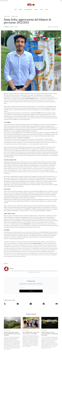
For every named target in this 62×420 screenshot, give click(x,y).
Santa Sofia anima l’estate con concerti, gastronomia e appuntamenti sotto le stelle (49, 333)
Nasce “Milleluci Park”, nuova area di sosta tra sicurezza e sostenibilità (31, 332)
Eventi (20, 9)
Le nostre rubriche (28, 9)
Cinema (36, 9)
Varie (46, 9)
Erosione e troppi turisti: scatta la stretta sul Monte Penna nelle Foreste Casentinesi (12, 333)
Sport (41, 9)
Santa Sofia (7, 16)
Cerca (61, 0)
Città (15, 9)
